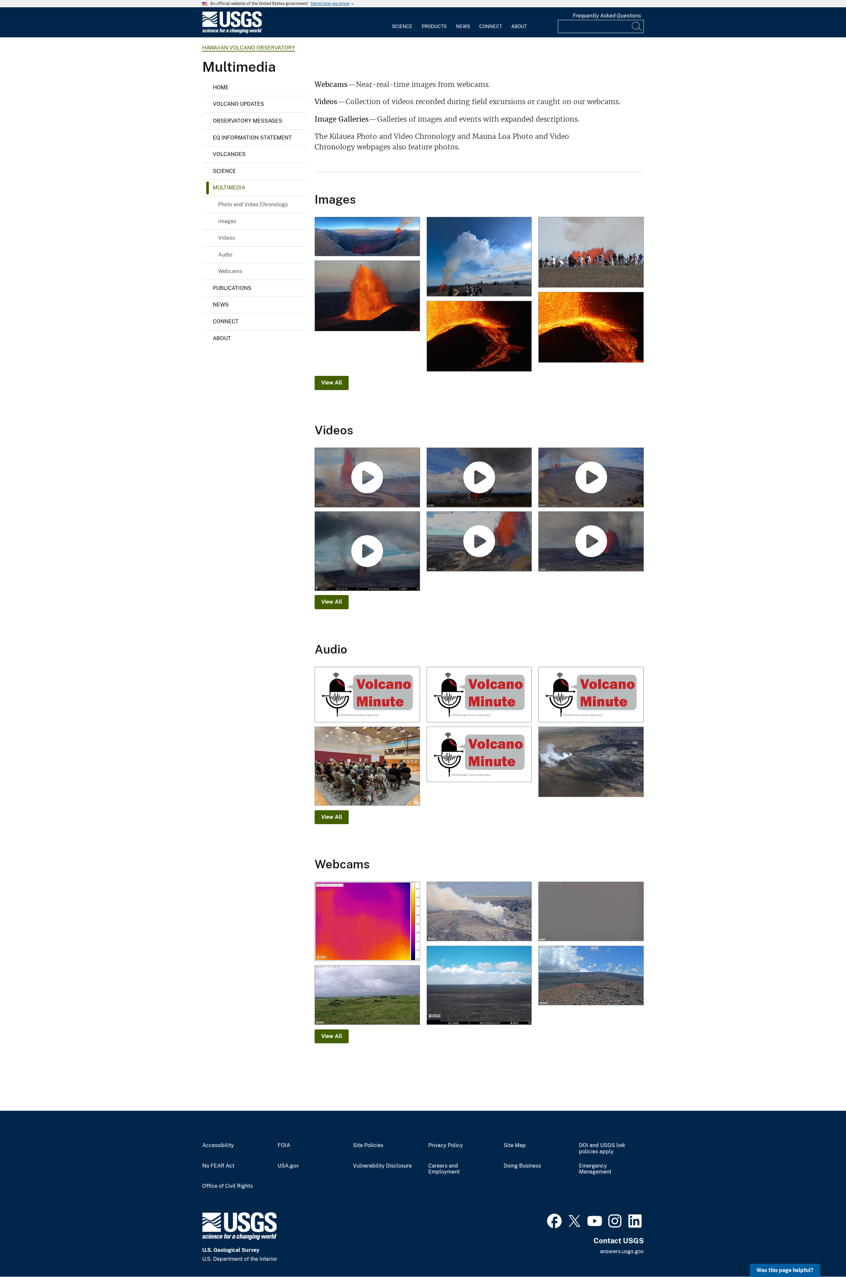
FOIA (284, 1145)
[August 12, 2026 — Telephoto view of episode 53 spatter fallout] (591, 328)
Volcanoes (229, 154)
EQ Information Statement (252, 138)
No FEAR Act (218, 1166)
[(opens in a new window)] (554, 1220)
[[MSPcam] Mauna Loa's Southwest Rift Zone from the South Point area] (367, 995)
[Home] (232, 32)
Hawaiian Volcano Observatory (248, 48)
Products (434, 26)
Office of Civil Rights (227, 1186)
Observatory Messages (247, 121)
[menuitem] (402, 22)
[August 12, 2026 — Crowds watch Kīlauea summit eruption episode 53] (591, 253)
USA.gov (288, 1166)
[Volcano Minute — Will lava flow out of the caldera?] (591, 762)
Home (221, 87)
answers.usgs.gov (622, 1251)
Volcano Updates (238, 104)
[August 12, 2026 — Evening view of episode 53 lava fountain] (367, 296)
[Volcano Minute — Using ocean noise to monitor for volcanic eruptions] (479, 695)
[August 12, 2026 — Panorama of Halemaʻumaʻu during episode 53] (367, 237)
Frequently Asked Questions (607, 16)
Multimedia (229, 187)
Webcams (230, 271)
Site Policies (368, 1145)
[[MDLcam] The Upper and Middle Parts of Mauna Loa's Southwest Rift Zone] (591, 976)
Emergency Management (595, 1169)
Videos (226, 238)
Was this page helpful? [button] (785, 1270)
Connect (490, 26)
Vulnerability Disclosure (382, 1166)
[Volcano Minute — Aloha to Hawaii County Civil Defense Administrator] (367, 767)
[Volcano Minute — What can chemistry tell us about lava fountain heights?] (591, 695)
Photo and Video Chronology (253, 204)
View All (331, 382)
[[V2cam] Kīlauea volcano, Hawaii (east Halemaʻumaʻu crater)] (591, 912)
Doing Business (522, 1166)
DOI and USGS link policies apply (602, 1148)
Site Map (515, 1145)
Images (227, 221)
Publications (232, 288)
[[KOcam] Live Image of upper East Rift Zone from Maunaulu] (479, 986)
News (463, 26)
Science (402, 26)
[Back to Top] (822, 1253)
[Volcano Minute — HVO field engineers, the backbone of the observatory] (367, 695)
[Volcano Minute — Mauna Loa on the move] (479, 755)
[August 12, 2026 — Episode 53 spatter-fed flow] (479, 337)
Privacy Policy (445, 1145)
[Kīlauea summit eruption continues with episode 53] (479, 257)
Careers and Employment (444, 1169)
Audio (225, 255)
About (519, 26)
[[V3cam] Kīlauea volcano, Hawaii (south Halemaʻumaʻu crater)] (479, 912)
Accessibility (218, 1145)
